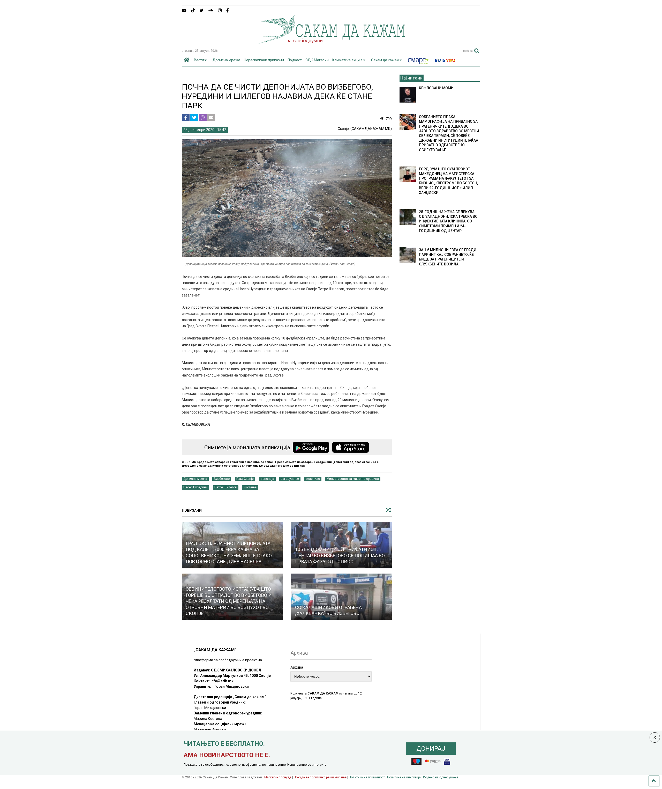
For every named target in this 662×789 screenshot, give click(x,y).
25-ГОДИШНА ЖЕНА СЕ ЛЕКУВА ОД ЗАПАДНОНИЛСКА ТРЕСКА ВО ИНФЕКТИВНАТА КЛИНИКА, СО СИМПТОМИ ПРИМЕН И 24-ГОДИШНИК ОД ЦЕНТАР (448, 221)
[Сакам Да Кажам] (331, 42)
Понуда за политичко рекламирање (320, 777)
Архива (296, 667)
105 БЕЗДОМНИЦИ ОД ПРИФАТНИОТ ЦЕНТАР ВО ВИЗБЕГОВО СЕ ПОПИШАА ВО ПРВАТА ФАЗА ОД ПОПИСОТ (340, 555)
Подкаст (295, 60)
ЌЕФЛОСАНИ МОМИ (436, 88)
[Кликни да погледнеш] (341, 597)
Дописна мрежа (226, 60)
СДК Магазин (317, 60)
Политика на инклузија (404, 777)
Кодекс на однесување (440, 777)
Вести (199, 60)
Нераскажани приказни (264, 60)
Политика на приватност (367, 777)
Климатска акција (347, 60)
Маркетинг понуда (278, 777)
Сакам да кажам (385, 60)
